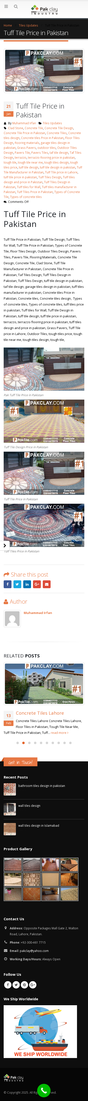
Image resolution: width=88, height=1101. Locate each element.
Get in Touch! (21, 714)
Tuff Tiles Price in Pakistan (35, 192)
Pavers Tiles (39, 152)
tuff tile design (28, 167)
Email (47, 584)
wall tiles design (29, 758)
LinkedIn (27, 584)
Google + (37, 584)
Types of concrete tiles (26, 197)
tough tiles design (56, 162)
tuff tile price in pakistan (20, 177)
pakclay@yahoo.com (34, 903)
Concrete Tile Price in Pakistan (24, 133)
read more (49, 685)
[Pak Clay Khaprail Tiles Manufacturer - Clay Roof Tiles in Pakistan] (44, 9)
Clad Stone (15, 128)
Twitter (17, 584)
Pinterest (24, 937)
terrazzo (20, 157)
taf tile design (59, 152)
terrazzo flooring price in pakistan (51, 157)
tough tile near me (30, 162)
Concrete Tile (34, 128)
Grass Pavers (26, 148)
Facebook (7, 584)
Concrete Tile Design (58, 128)
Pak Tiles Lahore (34, 665)
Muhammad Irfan (24, 123)
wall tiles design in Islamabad (38, 778)
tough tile (10, 162)
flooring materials (27, 143)
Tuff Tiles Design (49, 177)
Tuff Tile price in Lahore (61, 172)
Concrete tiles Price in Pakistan (42, 138)
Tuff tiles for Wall (28, 187)
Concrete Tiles (57, 133)
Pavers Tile (22, 152)
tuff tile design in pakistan (57, 167)
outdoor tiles (46, 148)
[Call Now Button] (44, 1090)
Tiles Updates (52, 123)
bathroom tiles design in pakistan (41, 738)
